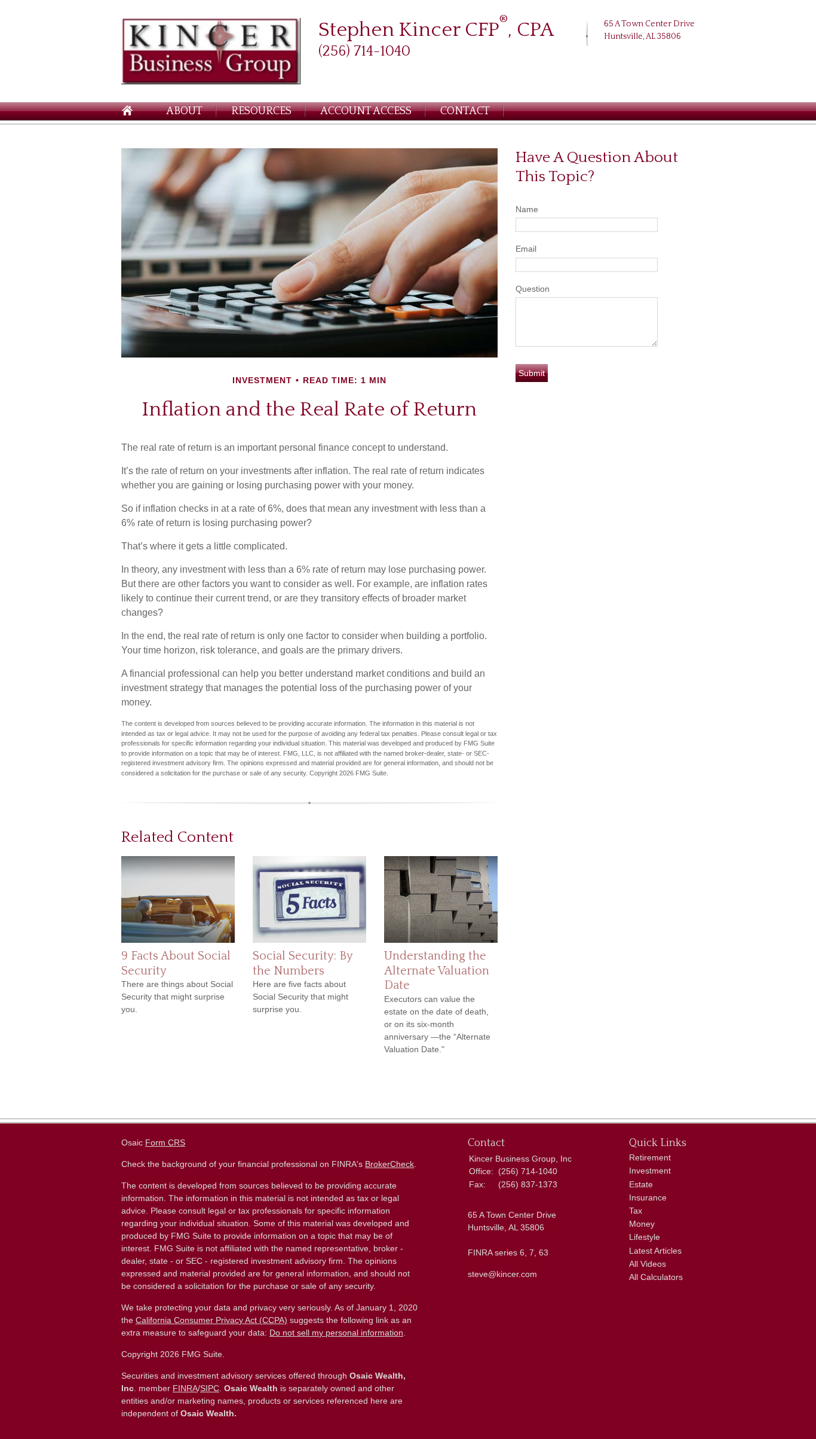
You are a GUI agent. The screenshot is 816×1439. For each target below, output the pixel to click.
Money (642, 1224)
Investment (650, 1170)
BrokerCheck (389, 1164)
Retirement (650, 1157)
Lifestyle (644, 1237)
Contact (465, 111)
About (184, 111)
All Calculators (656, 1277)
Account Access (366, 111)
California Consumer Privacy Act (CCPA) (211, 1320)
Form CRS (165, 1142)
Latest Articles (655, 1250)
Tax (635, 1210)
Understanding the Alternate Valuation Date (436, 970)
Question (533, 289)
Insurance (648, 1197)
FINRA (185, 1388)
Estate (641, 1184)
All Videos (647, 1264)
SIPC (209, 1388)
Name (527, 209)
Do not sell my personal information (336, 1332)
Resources (261, 111)
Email (526, 248)
